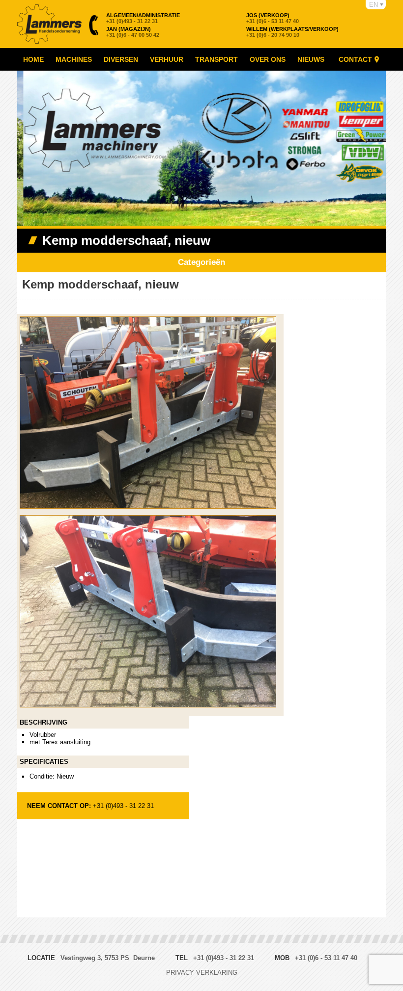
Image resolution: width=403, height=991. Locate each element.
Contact (355, 59)
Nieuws (310, 59)
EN (373, 4)
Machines (74, 59)
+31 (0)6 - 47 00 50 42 (132, 32)
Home (33, 59)
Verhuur (166, 59)
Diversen (121, 59)
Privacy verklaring (201, 972)
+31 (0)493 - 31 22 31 (143, 18)
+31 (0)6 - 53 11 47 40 (272, 18)
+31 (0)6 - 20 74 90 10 (292, 32)
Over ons (268, 59)
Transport (216, 59)
